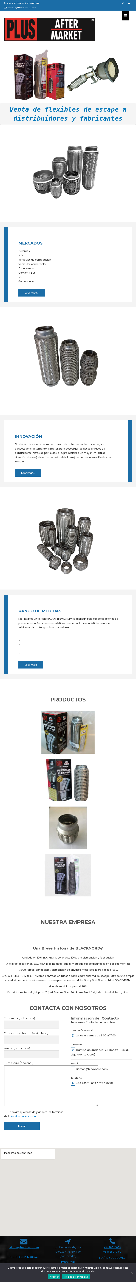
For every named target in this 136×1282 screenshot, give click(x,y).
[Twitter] (129, 4)
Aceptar (54, 1276)
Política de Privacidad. (24, 1116)
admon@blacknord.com (21, 7)
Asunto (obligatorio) (17, 1048)
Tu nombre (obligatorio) (19, 1018)
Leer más (31, 665)
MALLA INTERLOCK (68, 737)
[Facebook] (123, 4)
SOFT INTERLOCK (68, 784)
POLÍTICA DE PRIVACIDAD (24, 1257)
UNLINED (68, 832)
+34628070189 (112, 1251)
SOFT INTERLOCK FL (68, 879)
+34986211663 (112, 1247)
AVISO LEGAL (68, 1262)
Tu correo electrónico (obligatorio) (26, 1033)
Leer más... (31, 292)
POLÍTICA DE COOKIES (112, 1258)
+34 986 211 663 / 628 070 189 (23, 3)
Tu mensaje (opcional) (18, 1063)
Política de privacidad (76, 1276)
